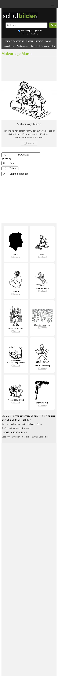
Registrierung (22, 46)
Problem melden (48, 46)
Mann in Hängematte (16, 362)
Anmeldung (9, 46)
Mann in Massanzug (42, 365)
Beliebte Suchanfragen (30, 34)
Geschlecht (26, 428)
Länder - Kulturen (34, 41)
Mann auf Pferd (42, 288)
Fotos (39, 30)
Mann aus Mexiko (15, 328)
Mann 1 (16, 291)
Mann (48, 41)
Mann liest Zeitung (16, 400)
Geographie (18, 41)
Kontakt (34, 46)
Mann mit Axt (42, 403)
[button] (16, 174)
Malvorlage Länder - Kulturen (23, 424)
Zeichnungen (26, 30)
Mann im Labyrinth (42, 325)
